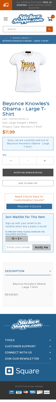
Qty (4, 155)
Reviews (11, 294)
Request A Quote (29, 206)
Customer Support (20, 346)
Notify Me (41, 247)
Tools (10, 340)
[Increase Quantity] (45, 161)
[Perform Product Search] (49, 29)
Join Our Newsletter (22, 358)
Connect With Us (18, 352)
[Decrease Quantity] (10, 161)
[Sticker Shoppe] (27, 18)
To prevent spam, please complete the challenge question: (25, 233)
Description (14, 271)
